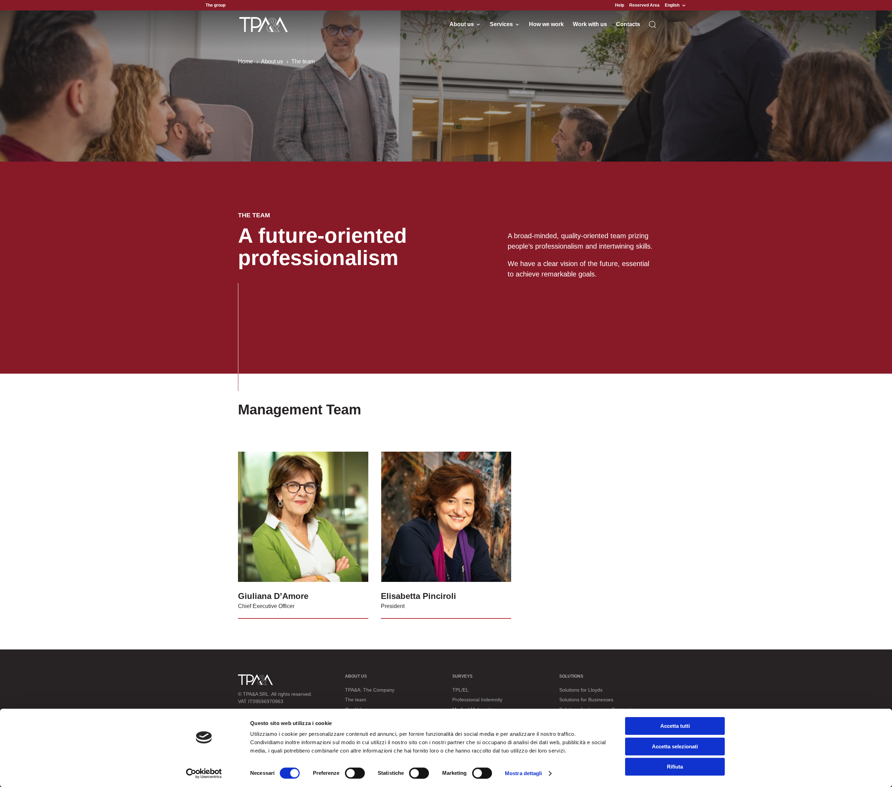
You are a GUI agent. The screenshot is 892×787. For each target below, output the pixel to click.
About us (461, 24)
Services (501, 24)
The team (355, 699)
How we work (546, 24)
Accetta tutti (675, 726)
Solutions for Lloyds (580, 690)
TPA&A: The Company (369, 690)
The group (215, 5)
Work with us (590, 24)
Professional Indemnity (477, 699)
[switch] (355, 773)
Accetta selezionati (675, 746)
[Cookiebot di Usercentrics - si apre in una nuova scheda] (204, 773)
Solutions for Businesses (586, 699)
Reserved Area (644, 5)
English (672, 5)
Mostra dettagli (523, 773)
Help (619, 5)
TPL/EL (460, 690)
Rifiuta (675, 767)
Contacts (628, 24)
